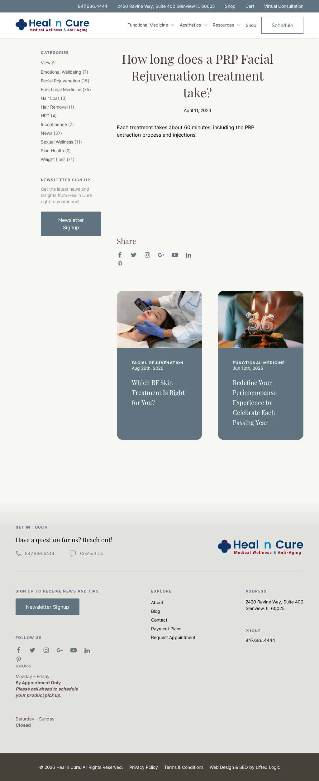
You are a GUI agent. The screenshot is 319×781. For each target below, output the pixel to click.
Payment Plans (166, 628)
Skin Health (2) (56, 150)
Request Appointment (173, 637)
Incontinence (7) (57, 124)
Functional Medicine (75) (66, 89)
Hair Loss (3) (54, 98)
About (157, 602)
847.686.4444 (92, 6)
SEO (243, 767)
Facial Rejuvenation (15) (65, 80)
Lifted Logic (268, 767)
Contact (159, 619)
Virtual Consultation (283, 6)
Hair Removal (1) (57, 107)
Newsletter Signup (71, 224)
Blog (155, 611)
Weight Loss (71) (57, 159)
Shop (230, 6)
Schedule (282, 25)
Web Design (222, 767)
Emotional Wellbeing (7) (64, 72)
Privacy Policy (143, 767)
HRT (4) (49, 115)
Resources (224, 24)
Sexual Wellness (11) (61, 141)
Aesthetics (191, 24)
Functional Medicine (148, 24)
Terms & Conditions (183, 767)
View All (48, 62)
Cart (249, 6)
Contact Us (91, 553)
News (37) (51, 133)
